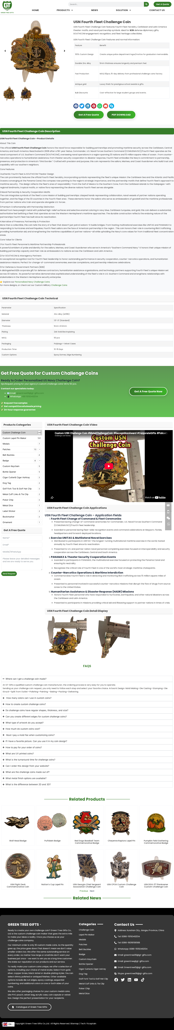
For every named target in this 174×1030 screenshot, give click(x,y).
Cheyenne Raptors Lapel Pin (121, 840)
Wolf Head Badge (17, 840)
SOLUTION (122, 10)
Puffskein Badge (52, 840)
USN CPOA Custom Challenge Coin (121, 885)
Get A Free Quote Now (148, 391)
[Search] (146, 4)
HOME (35, 10)
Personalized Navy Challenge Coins (32, 281)
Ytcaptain (91, 1023)
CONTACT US (157, 10)
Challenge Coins (59, 285)
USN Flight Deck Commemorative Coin (18, 885)
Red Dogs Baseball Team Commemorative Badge (87, 841)
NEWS (94, 10)
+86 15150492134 (30, 396)
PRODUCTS (63, 10)
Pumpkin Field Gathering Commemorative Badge (156, 841)
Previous (84, 890)
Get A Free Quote (88, 114)
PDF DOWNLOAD (121, 114)
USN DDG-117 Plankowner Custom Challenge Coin (156, 885)
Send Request (9, 573)
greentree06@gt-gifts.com (30, 393)
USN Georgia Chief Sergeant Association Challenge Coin (87, 885)
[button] (5, 50)
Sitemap (74, 1023)
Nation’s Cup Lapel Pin (52, 884)
